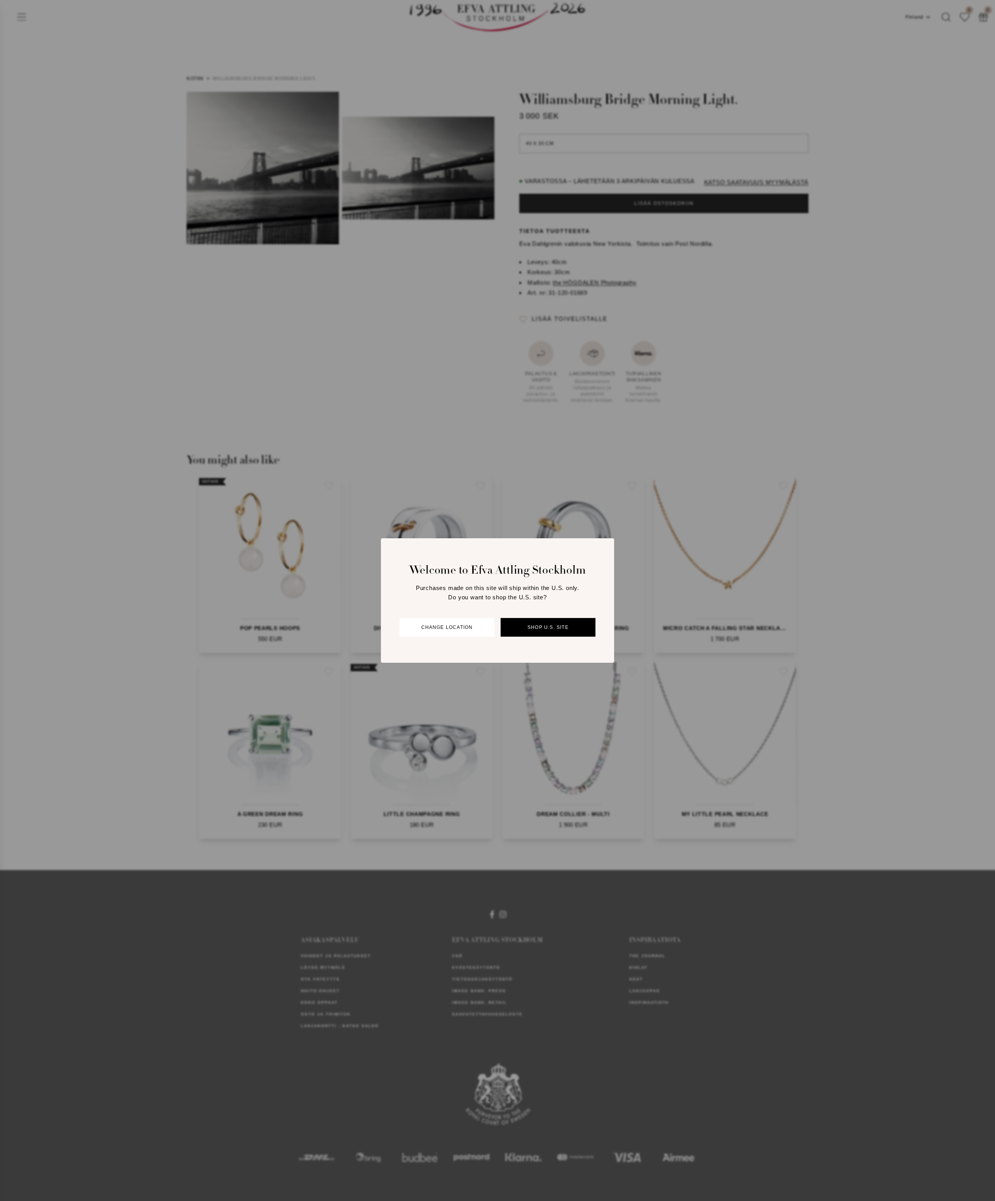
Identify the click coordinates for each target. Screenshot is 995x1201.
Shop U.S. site (548, 627)
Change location (447, 627)
